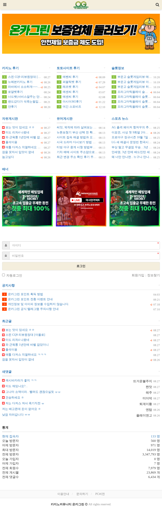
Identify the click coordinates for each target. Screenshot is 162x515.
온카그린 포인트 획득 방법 (23, 294)
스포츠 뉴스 (120, 118)
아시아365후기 (70, 101)
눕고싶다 (8, 157)
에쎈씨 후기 (68, 76)
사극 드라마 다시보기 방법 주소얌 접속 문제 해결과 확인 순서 (97, 142)
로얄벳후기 (13, 91)
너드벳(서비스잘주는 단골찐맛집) (28, 96)
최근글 (7, 321)
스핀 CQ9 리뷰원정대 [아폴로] (26, 76)
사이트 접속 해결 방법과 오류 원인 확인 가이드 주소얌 (92, 137)
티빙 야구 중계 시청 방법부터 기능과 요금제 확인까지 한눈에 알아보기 (103, 147)
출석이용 (11, 142)
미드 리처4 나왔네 (17, 132)
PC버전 (100, 494)
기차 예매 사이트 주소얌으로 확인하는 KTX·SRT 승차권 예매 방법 (100, 152)
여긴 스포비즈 (70, 106)
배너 (5, 169)
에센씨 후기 (68, 91)
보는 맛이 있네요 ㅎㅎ (20, 127)
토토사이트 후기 (68, 68)
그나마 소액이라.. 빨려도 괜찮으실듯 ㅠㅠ (33, 391)
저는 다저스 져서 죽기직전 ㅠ (24, 403)
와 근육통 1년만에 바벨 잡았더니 (27, 137)
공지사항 (8, 285)
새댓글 (7, 371)
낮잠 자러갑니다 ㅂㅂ (16, 414)
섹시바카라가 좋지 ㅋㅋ (21, 380)
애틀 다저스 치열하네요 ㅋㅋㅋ (25, 147)
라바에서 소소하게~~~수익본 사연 (28, 86)
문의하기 (82, 494)
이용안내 (63, 494)
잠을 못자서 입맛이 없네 (18, 152)
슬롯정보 (118, 68)
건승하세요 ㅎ (14, 397)
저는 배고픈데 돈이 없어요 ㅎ (21, 409)
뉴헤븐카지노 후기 (18, 82)
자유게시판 (10, 118)
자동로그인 (14, 275)
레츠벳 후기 (68, 86)
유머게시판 (65, 118)
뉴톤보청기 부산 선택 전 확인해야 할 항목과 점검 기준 (92, 132)
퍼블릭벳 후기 (70, 82)
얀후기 (10, 106)
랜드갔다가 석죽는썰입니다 (24, 101)
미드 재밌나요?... (16, 386)
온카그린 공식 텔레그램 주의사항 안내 (31, 309)
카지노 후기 (10, 68)
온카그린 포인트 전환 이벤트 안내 (28, 299)
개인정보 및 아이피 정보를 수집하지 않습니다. (36, 304)
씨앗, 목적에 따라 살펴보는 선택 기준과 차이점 (88, 127)
